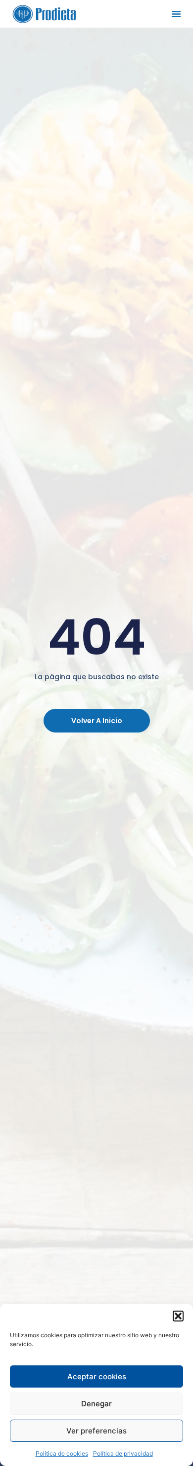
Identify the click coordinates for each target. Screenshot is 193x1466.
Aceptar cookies (96, 1376)
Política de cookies (62, 1453)
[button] (178, 1316)
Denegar (96, 1403)
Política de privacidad (123, 1453)
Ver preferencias (96, 1430)
